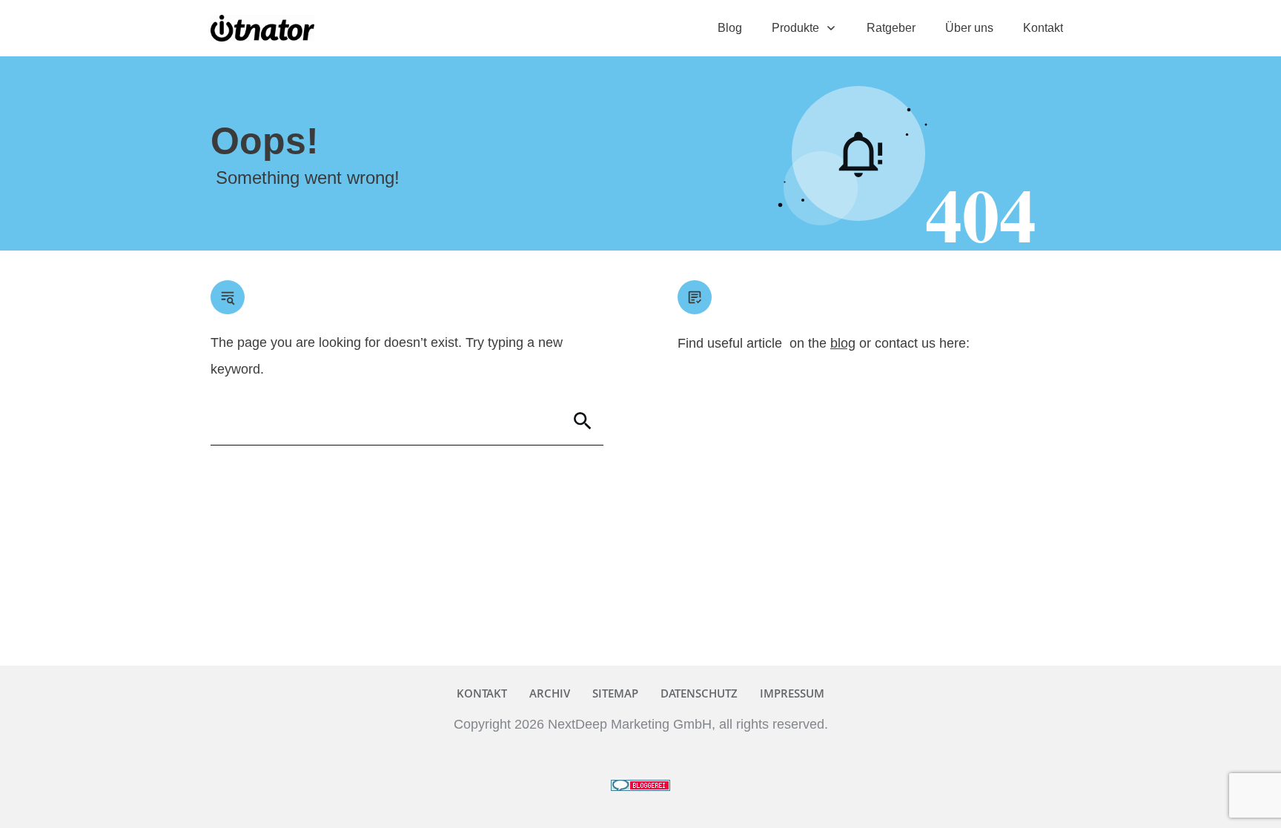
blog (842, 343)
